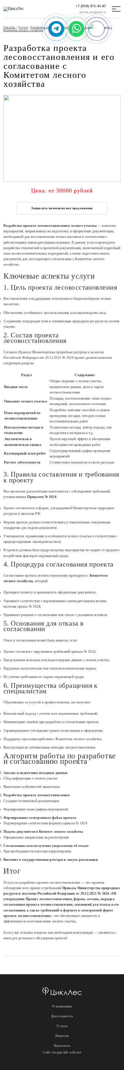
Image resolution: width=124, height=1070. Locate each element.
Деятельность (62, 1016)
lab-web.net (72, 1052)
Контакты (62, 1046)
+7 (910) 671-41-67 (91, 6)
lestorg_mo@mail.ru (93, 12)
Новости (62, 1036)
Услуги (61, 1026)
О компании (62, 1006)
